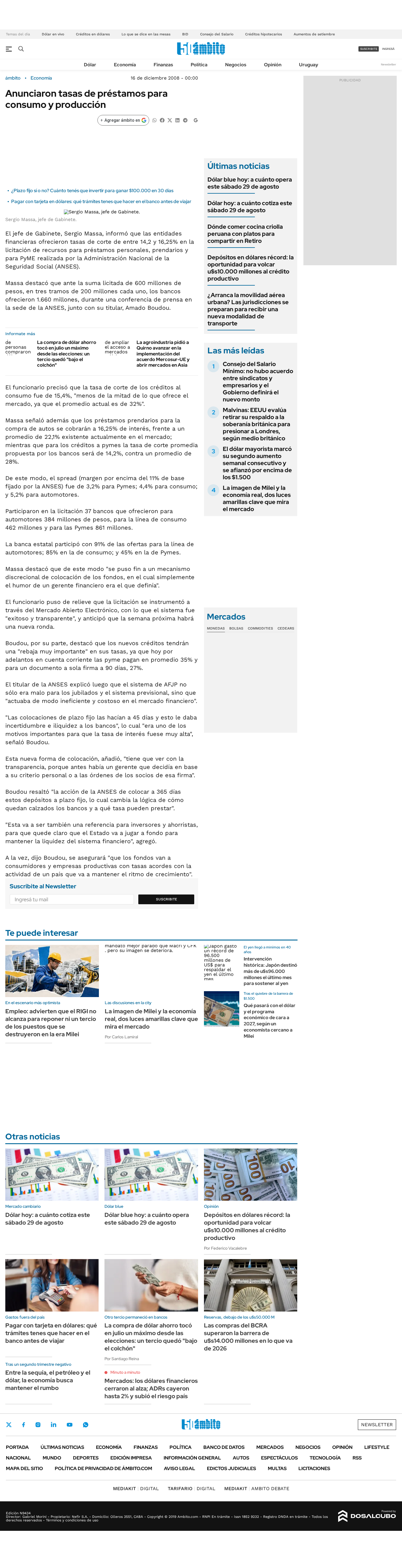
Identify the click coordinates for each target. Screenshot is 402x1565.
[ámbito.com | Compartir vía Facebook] (162, 120)
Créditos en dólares (93, 34)
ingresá (388, 48)
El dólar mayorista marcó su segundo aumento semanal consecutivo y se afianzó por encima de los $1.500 (257, 463)
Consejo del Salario (216, 34)
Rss (357, 1458)
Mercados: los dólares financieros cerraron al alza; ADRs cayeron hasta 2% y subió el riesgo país (151, 1388)
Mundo (52, 1458)
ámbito (13, 78)
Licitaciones (314, 1468)
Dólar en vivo (53, 34)
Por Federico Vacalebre (225, 1248)
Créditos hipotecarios (263, 34)
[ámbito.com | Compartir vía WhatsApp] (154, 120)
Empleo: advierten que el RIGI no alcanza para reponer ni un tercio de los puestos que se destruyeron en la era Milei (50, 1022)
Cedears (286, 628)
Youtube (69, 1425)
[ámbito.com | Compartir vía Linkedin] (177, 120)
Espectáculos (279, 1458)
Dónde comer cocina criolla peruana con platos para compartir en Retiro (245, 234)
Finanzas (163, 65)
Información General (192, 1458)
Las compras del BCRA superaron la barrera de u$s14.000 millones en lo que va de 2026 (248, 1337)
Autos (241, 1458)
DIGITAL (136, 1488)
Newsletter (388, 64)
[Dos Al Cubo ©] (367, 1516)
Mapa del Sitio (24, 1468)
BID (185, 34)
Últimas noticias (62, 1447)
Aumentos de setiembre (314, 34)
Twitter (9, 1424)
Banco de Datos (224, 1447)
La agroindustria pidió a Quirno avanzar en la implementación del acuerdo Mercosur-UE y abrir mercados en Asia (163, 353)
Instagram (38, 1424)
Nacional (18, 1458)
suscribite (368, 48)
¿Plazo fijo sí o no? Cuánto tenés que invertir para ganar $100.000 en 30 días (92, 190)
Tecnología (325, 1458)
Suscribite (166, 899)
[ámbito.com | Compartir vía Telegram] (185, 120)
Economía (125, 65)
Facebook (23, 1424)
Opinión (272, 65)
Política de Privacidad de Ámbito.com (103, 1468)
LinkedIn (53, 1424)
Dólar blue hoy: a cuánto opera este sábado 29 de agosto (249, 183)
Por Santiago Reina (121, 1358)
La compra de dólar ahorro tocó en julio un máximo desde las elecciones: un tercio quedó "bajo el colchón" (66, 353)
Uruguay (308, 65)
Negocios (235, 65)
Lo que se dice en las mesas (146, 34)
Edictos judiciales (231, 1468)
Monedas (216, 628)
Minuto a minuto (125, 1372)
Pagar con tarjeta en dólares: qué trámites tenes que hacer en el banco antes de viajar (101, 201)
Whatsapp (85, 1424)
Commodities (260, 628)
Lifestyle (376, 1447)
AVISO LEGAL (179, 1468)
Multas (277, 1468)
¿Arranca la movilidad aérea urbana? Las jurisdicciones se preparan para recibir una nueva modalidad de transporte (248, 309)
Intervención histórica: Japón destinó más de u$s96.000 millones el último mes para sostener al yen (270, 971)
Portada (17, 1447)
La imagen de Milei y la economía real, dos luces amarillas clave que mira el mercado (257, 498)
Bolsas (236, 628)
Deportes (86, 1458)
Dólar (90, 65)
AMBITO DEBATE (256, 1488)
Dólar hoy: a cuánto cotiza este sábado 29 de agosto (249, 206)
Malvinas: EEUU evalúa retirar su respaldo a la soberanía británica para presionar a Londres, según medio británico (256, 424)
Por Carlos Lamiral (121, 1037)
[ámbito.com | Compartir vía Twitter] (169, 120)
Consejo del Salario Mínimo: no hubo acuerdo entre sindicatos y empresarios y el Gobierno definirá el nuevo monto (258, 381)
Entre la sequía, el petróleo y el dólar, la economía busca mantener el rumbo (47, 1380)
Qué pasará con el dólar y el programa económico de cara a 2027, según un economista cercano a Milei (269, 1020)
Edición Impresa (131, 1458)
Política (199, 65)
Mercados (270, 1447)
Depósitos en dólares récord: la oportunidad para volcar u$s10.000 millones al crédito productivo (250, 267)
